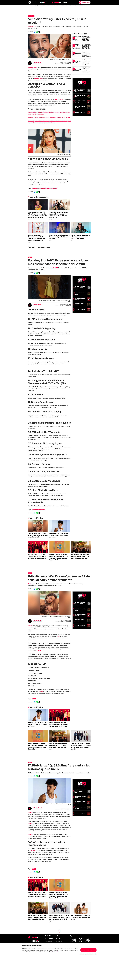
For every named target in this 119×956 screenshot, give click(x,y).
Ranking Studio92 (35, 509)
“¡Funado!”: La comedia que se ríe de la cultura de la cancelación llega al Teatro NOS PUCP (58, 214)
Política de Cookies (55, 951)
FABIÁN (30, 823)
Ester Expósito (58, 99)
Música (30, 257)
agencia (55, 188)
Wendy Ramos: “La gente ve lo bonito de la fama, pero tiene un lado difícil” (80, 237)
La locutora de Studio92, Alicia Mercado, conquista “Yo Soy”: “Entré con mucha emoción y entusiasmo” (37, 214)
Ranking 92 (42, 509)
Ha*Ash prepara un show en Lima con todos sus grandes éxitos (80, 917)
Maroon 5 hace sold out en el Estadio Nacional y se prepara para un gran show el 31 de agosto (81, 746)
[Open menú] (30, 2)
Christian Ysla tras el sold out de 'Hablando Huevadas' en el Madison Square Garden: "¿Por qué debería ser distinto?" (86, 39)
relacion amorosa (49, 188)
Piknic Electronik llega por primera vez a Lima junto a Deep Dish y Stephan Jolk (80, 556)
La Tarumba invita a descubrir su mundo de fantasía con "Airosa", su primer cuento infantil (36, 237)
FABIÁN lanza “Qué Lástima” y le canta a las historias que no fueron (59, 535)
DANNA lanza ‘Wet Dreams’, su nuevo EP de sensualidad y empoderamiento (38, 535)
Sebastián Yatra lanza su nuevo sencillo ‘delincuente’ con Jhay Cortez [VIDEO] (49, 117)
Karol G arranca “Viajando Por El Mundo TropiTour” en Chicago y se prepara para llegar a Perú (58, 557)
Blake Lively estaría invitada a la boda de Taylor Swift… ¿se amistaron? (59, 237)
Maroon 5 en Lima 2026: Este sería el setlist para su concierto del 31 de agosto (37, 556)
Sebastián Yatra (32, 26)
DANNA (30, 584)
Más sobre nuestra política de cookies (88, 954)
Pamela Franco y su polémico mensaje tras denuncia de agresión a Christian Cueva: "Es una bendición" (86, 70)
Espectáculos (31, 15)
